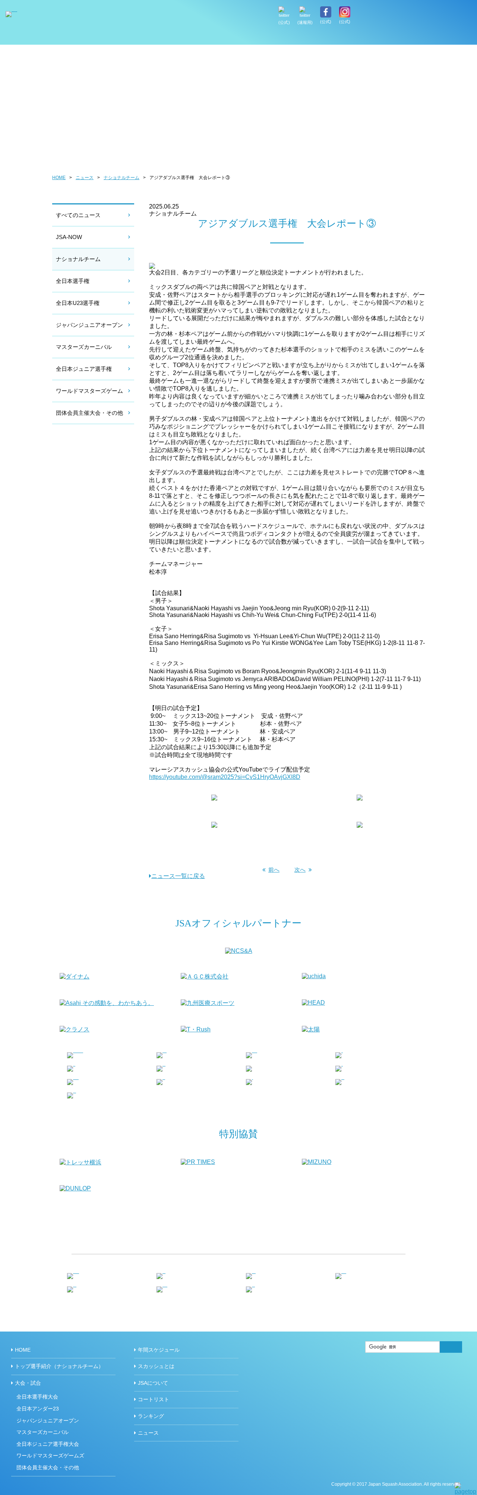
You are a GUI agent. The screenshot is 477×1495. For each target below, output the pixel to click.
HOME (221, 37)
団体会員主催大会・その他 (89, 413)
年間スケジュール (346, 37)
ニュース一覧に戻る (178, 876)
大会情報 (301, 37)
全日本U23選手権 (77, 303)
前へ (273, 869)
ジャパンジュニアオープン (89, 325)
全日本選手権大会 (37, 1397)
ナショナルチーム (121, 177)
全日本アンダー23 (37, 1409)
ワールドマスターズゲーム (89, 391)
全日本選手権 (72, 281)
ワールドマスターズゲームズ (50, 1456)
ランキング (151, 1416)
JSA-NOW (69, 237)
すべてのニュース (78, 215)
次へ (300, 869)
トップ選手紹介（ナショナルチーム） (260, 37)
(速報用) (305, 22)
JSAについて (446, 37)
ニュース (85, 177)
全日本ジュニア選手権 (84, 369)
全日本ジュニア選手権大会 (47, 1444)
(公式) (284, 22)
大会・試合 (28, 1383)
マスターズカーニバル (84, 347)
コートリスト (153, 1399)
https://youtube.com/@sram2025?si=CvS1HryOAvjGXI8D (224, 777)
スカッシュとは (399, 37)
